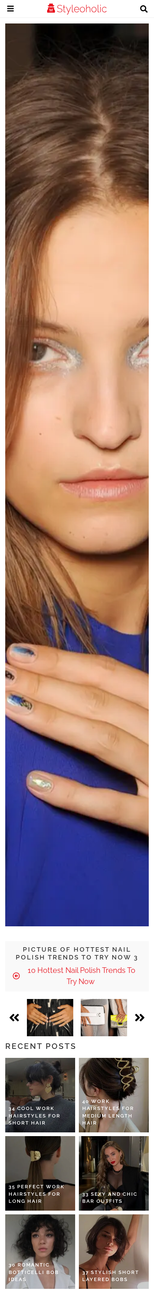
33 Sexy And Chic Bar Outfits (110, 1197)
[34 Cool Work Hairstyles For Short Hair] (40, 1095)
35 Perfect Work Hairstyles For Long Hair (37, 1194)
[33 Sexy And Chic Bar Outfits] (114, 1173)
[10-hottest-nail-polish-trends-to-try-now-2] (50, 1017)
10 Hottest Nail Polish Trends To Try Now (80, 976)
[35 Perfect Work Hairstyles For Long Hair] (40, 1173)
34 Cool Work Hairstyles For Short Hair (35, 1116)
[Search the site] (144, 9)
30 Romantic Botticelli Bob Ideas (34, 1272)
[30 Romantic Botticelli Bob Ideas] (40, 1251)
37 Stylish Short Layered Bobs (110, 1276)
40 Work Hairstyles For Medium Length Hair (108, 1112)
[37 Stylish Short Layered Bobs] (114, 1251)
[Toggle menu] (10, 9)
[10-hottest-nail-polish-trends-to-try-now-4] (104, 1017)
